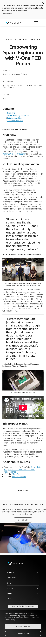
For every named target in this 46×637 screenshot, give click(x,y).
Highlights (11, 113)
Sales (9, 599)
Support (10, 588)
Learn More (7, 14)
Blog (9, 583)
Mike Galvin (17, 474)
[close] (43, 3)
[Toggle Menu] (36, 22)
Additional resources (15, 121)
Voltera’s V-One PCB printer (14, 154)
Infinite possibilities (14, 118)
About (9, 593)
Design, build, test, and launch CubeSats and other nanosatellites (23, 469)
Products (10, 572)
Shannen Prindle (19, 476)
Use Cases (11, 578)
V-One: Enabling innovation (18, 116)
